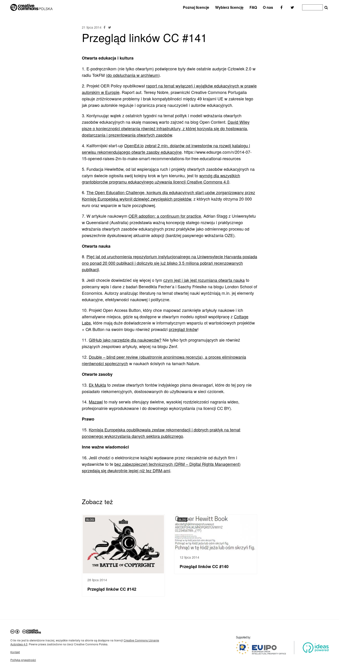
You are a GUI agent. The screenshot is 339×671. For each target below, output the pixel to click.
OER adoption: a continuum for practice (164, 216)
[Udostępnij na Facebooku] (104, 27)
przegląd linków (183, 329)
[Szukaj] (326, 8)
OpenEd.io (134, 145)
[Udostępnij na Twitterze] (109, 27)
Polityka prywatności (23, 660)
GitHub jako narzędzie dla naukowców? (125, 340)
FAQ (253, 7)
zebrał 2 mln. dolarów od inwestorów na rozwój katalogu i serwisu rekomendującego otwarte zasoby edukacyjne (166, 148)
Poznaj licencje (196, 7)
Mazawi (96, 402)
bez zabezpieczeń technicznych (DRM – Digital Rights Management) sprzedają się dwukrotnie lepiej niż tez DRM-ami (161, 467)
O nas (268, 7)
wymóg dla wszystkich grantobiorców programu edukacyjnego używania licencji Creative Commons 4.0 (161, 178)
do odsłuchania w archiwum (132, 75)
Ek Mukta (97, 385)
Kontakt (15, 652)
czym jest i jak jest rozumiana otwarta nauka (204, 280)
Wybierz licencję (229, 7)
